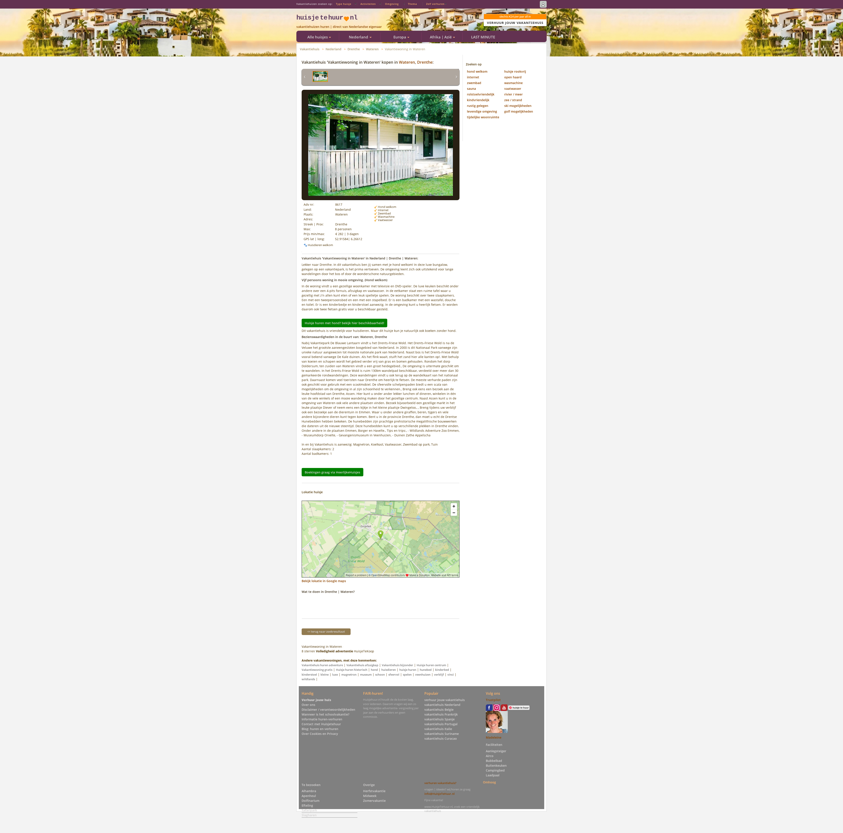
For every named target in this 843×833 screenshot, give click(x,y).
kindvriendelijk (478, 100)
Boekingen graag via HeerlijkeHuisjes (332, 472)
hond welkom (477, 71)
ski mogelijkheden (517, 106)
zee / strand (513, 100)
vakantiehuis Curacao (440, 738)
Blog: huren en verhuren (320, 729)
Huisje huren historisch (351, 670)
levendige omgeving (482, 111)
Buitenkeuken (496, 765)
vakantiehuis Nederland (442, 705)
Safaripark (309, 810)
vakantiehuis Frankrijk (441, 714)
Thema (412, 3)
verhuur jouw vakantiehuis (444, 700)
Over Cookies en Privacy (320, 734)
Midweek (369, 796)
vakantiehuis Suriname (441, 734)
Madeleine (493, 737)
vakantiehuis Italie (438, 729)
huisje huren (407, 670)
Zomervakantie (374, 801)
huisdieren (388, 670)
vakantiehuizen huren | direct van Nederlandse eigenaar (339, 26)
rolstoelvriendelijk (480, 94)
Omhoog (489, 782)
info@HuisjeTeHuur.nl (439, 794)
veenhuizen (423, 674)
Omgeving (392, 3)
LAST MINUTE (483, 37)
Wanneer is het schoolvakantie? (325, 714)
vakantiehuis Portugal (441, 724)
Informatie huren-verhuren (322, 719)
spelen (407, 674)
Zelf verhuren (435, 3)
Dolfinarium (310, 801)
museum (366, 674)
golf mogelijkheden (518, 111)
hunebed (426, 670)
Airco (490, 756)
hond (374, 670)
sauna (471, 88)
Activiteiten (368, 3)
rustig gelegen (477, 106)
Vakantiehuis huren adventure (322, 665)
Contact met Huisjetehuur (321, 724)
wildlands (308, 679)
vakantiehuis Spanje (439, 719)
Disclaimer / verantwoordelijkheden (328, 709)
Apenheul (309, 796)
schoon (380, 674)
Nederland (333, 49)
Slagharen (309, 815)
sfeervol (393, 674)
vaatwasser (512, 88)
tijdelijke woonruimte (483, 117)
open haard (513, 77)
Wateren (372, 49)
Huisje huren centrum (431, 665)
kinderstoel (309, 674)
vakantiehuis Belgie (439, 709)
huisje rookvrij (515, 71)
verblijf (439, 674)
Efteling (307, 805)
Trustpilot (493, 700)
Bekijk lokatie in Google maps (324, 581)
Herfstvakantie (374, 791)
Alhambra (309, 791)
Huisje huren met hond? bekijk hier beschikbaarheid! (344, 323)
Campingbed (495, 770)
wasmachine (513, 83)
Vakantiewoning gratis (317, 670)
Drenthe (354, 49)
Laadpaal (492, 775)
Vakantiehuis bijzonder (397, 665)
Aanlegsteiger (496, 751)
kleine (325, 674)
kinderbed (442, 670)
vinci (450, 674)
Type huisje (343, 3)
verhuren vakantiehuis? (440, 783)
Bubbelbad (494, 761)
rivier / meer (513, 94)
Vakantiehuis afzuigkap (362, 665)
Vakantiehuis (309, 49)
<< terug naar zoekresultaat (326, 631)
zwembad (474, 83)
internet (473, 77)
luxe (335, 674)
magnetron (349, 674)
